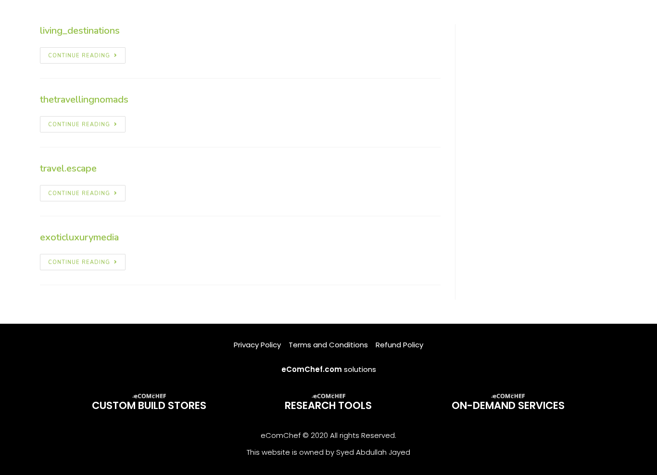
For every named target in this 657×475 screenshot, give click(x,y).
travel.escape (68, 168)
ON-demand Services (508, 405)
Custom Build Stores (149, 405)
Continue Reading (79, 55)
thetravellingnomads (84, 99)
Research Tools (328, 405)
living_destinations (80, 30)
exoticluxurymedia (79, 237)
